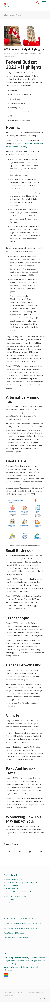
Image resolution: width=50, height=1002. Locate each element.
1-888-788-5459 (13, 888)
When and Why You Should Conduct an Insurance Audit (21, 928)
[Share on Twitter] (20, 851)
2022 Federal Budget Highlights (24, 49)
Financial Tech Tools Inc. (18, 993)
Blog (18, 53)
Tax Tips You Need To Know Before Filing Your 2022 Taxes (22, 923)
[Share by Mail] (41, 851)
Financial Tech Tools (11, 57)
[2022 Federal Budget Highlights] (22, 36)
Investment (32, 53)
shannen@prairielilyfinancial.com (20, 892)
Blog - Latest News (12, 14)
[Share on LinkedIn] (30, 851)
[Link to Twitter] (44, 999)
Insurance (24, 53)
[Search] (36, 3)
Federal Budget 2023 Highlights (14, 933)
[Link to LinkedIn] (40, 999)
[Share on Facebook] (9, 851)
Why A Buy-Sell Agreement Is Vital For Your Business (21, 919)
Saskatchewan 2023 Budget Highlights (16, 937)
